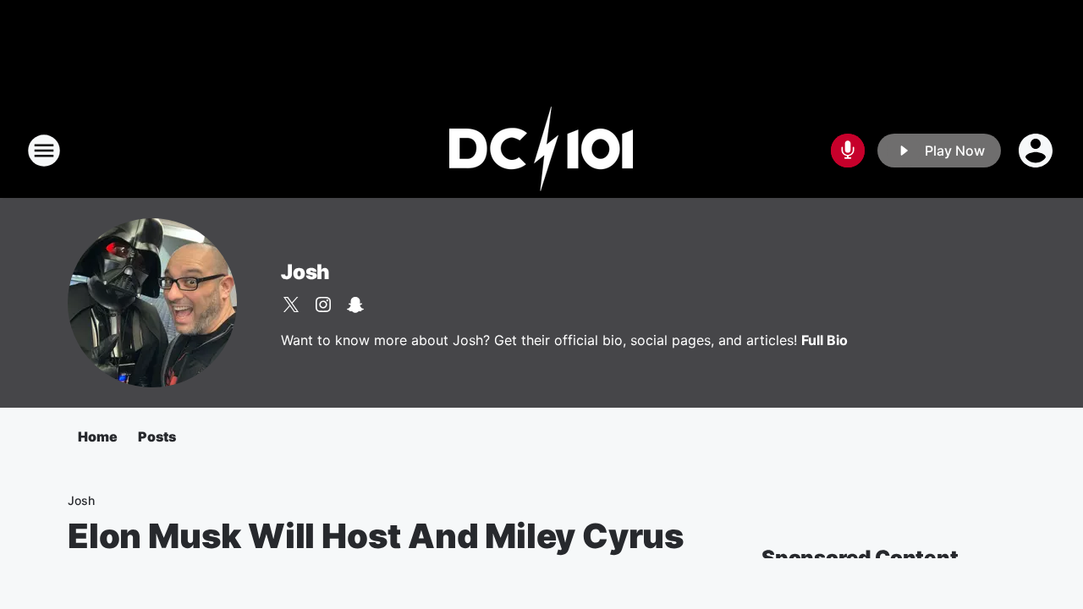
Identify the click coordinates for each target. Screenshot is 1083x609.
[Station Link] (541, 151)
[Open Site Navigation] (44, 150)
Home (98, 436)
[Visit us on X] (291, 304)
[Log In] (1037, 150)
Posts (157, 436)
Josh (305, 272)
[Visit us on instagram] (323, 304)
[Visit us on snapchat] (355, 304)
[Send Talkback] (848, 150)
